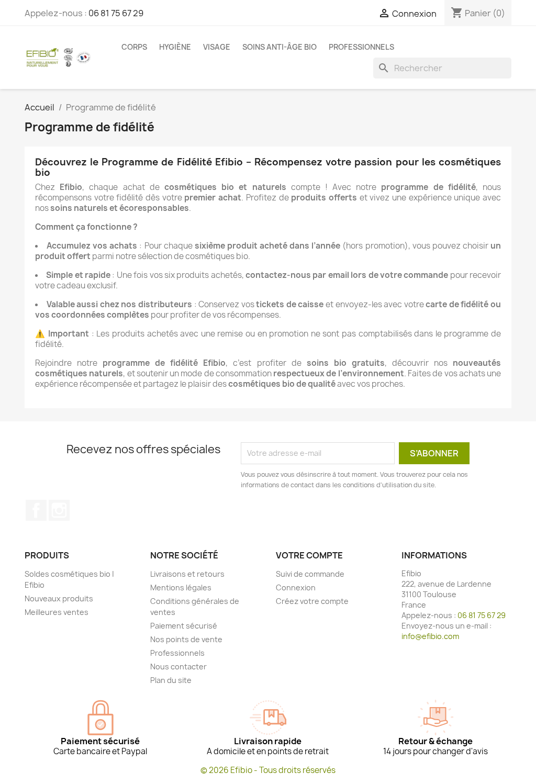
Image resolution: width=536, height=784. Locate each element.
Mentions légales (180, 587)
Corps (134, 47)
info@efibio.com (430, 636)
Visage (216, 47)
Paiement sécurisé (183, 626)
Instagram (59, 510)
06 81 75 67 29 (115, 13)
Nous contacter (178, 666)
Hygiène (175, 47)
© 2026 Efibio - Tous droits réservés (268, 770)
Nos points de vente (186, 639)
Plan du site (171, 680)
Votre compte (309, 555)
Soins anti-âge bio (279, 47)
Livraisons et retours (187, 574)
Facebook (36, 510)
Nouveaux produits (59, 598)
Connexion (296, 587)
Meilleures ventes (56, 612)
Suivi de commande (310, 574)
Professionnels (361, 47)
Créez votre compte (312, 601)
